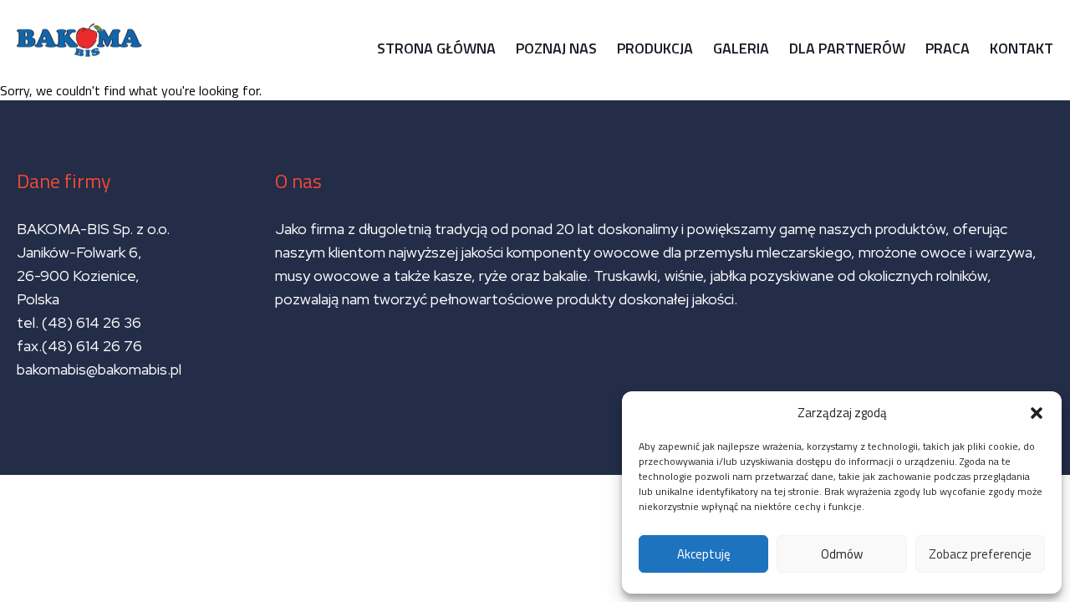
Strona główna (436, 48)
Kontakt (1021, 48)
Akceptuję (704, 554)
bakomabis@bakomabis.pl (99, 369)
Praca (947, 48)
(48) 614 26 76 (93, 345)
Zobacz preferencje (980, 554)
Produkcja (655, 48)
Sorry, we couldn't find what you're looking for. (526, 256)
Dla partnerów (847, 48)
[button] (1036, 413)
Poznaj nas (556, 48)
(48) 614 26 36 (91, 322)
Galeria (741, 48)
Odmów (842, 554)
